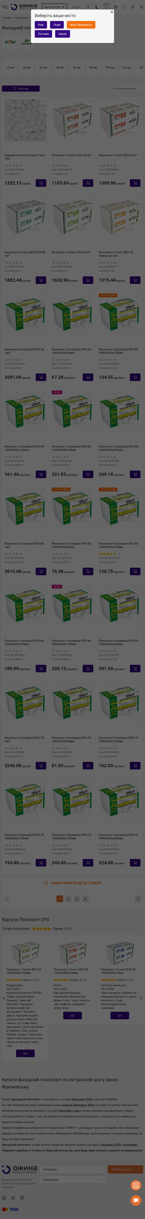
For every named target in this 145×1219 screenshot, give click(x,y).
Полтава (43, 33)
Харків (63, 33)
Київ (41, 24)
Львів (56, 24)
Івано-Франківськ (81, 24)
